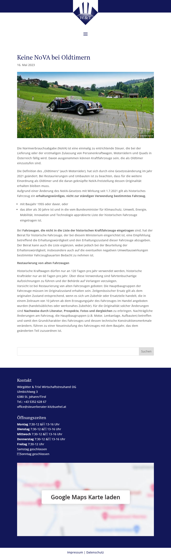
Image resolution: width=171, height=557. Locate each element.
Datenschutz (95, 552)
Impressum (75, 552)
